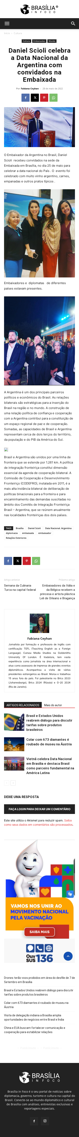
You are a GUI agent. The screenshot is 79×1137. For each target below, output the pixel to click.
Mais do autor (53, 705)
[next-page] (13, 783)
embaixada (28, 533)
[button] (6, 23)
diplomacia (12, 533)
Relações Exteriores (16, 537)
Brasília (19, 528)
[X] (35, 98)
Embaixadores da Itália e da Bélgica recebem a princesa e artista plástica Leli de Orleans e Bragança (57, 592)
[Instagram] (45, 1121)
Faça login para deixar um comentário (39, 809)
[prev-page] (6, 783)
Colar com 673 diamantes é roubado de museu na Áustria (36, 1005)
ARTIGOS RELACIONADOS (22, 705)
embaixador (44, 533)
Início (7, 33)
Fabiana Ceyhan (30, 88)
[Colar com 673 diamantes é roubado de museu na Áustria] (14, 744)
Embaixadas (39, 41)
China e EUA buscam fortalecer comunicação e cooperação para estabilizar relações (34, 1030)
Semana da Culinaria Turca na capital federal (20, 588)
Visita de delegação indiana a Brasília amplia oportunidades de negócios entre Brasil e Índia (34, 1017)
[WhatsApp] (53, 98)
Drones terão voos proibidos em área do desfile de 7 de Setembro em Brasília (39, 980)
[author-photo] (39, 633)
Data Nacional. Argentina (58, 528)
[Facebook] (25, 98)
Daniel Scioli (34, 528)
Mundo (52, 41)
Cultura (18, 33)
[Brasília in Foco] (39, 9)
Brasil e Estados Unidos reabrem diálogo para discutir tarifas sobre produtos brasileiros (38, 992)
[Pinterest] (44, 98)
